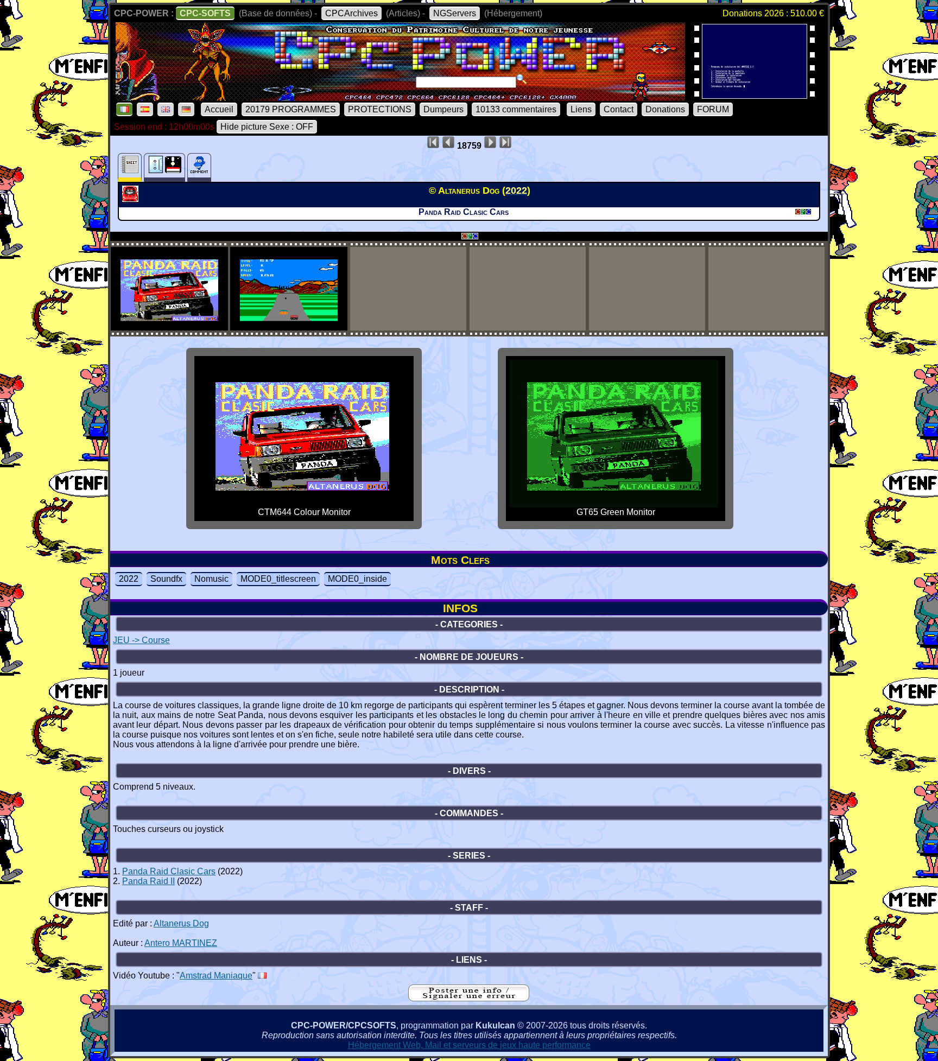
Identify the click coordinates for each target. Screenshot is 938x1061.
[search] (521, 79)
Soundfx (166, 578)
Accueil (219, 109)
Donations (665, 109)
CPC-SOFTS (205, 13)
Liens (581, 109)
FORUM (713, 109)
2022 (128, 578)
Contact (618, 109)
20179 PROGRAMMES (290, 109)
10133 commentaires (516, 109)
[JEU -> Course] (132, 199)
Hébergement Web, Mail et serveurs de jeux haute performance (469, 1045)
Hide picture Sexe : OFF (266, 126)
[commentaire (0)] (199, 167)
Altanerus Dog (181, 923)
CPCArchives (351, 13)
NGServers (454, 13)
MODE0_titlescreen (278, 578)
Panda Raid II (148, 881)
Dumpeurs (443, 109)
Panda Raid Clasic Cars (169, 871)
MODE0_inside (357, 578)
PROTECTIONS (379, 109)
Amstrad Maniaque (216, 975)
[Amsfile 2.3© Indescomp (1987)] (754, 95)
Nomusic (211, 578)
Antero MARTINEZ (180, 943)
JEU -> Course (141, 640)
